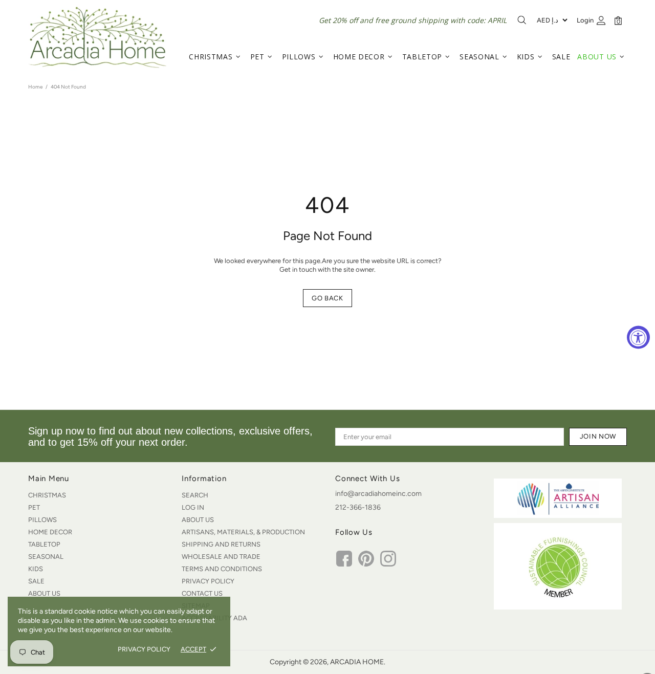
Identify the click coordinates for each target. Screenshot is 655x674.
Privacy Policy (208, 581)
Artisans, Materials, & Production (243, 532)
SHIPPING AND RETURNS (221, 544)
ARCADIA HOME (97, 37)
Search (195, 495)
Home (35, 86)
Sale (36, 581)
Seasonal (45, 556)
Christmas (47, 495)
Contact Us (202, 593)
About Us (44, 593)
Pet (34, 507)
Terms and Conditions (222, 569)
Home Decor (50, 532)
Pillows (42, 520)
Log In (193, 507)
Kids (35, 569)
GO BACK (327, 298)
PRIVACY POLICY (144, 649)
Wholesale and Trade (221, 556)
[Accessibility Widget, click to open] (638, 337)
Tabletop (44, 544)
